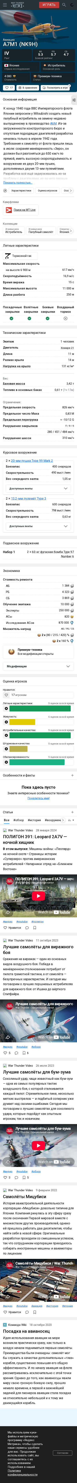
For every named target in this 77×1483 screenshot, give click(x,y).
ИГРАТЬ (49, 5)
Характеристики (21, 190)
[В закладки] (35, 928)
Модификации (17, 666)
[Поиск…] (64, 5)
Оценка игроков (47, 190)
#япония (67, 1305)
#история (52, 1305)
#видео (7, 921)
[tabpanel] (38, 497)
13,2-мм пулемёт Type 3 (28, 498)
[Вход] (72, 5)
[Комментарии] (27, 928)
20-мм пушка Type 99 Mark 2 (32, 461)
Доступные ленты (21, 488)
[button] (74, 100)
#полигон (37, 921)
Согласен (62, 1452)
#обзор (36, 1046)
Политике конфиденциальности (23, 1472)
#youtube (21, 921)
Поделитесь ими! (39, 798)
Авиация (36, 1305)
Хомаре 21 (67, 347)
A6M (53, 123)
